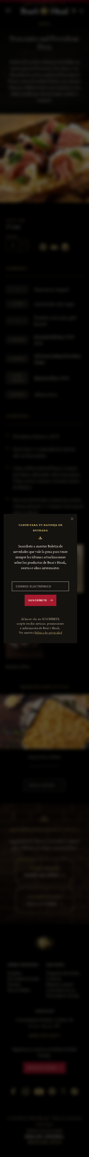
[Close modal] (72, 518)
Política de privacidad (48, 632)
